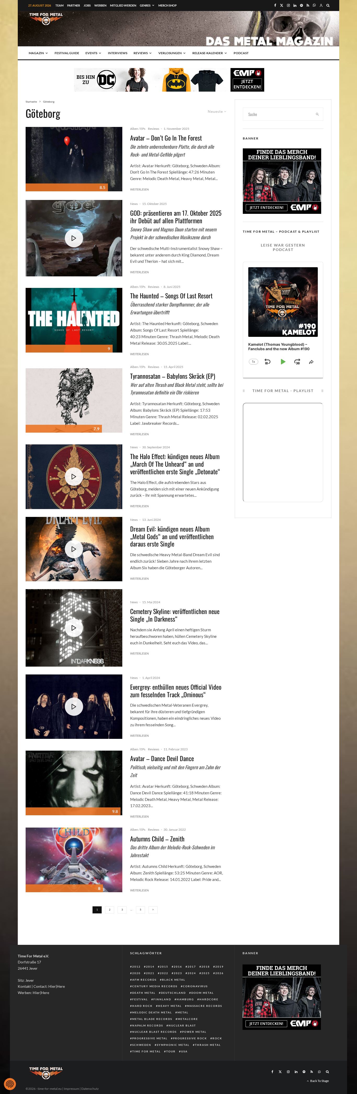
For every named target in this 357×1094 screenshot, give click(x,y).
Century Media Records (154, 986)
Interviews (117, 53)
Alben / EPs (137, 129)
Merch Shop (167, 5)
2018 (205, 966)
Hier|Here (56, 986)
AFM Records (144, 979)
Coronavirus (195, 986)
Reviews (141, 53)
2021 (150, 973)
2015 (164, 966)
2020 (136, 973)
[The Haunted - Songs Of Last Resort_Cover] (74, 320)
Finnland (162, 999)
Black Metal (173, 979)
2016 (178, 966)
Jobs (87, 5)
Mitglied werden (123, 5)
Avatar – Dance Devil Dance (162, 758)
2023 (178, 973)
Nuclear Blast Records (154, 1031)
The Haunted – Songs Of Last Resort (171, 295)
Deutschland (173, 992)
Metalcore (188, 1018)
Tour (171, 1051)
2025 (205, 973)
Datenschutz (90, 1089)
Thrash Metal (208, 1044)
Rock (217, 1038)
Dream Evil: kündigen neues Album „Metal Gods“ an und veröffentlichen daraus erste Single (172, 536)
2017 (192, 966)
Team (59, 5)
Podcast (241, 53)
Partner (73, 5)
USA (184, 1051)
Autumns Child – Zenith (157, 838)
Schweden (141, 1044)
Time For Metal (146, 1051)
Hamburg (185, 999)
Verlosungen (170, 53)
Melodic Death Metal (152, 1012)
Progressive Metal (150, 1038)
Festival (140, 999)
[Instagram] (288, 5)
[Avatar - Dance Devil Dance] (74, 783)
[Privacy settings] (10, 1084)
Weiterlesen (139, 189)
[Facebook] (275, 5)
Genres (145, 5)
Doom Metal (202, 992)
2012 (136, 966)
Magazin (36, 53)
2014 (150, 966)
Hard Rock (142, 1005)
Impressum (71, 1089)
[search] (317, 114)
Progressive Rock (190, 1038)
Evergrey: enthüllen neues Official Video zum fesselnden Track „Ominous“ (175, 690)
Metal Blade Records (152, 1018)
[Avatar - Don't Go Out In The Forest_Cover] (74, 159)
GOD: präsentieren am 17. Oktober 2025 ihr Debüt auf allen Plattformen (175, 216)
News (134, 204)
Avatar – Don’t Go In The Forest (166, 138)
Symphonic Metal (173, 1044)
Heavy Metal (170, 1005)
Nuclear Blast (182, 1025)
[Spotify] (301, 5)
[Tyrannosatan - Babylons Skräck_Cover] (74, 400)
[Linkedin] (295, 5)
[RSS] (308, 5)
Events (91, 53)
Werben (100, 5)
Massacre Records (204, 1005)
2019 (219, 966)
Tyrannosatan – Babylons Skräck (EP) (172, 376)
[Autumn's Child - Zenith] (74, 860)
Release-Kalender (207, 53)
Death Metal (144, 992)
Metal (182, 1012)
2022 (164, 973)
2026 (219, 973)
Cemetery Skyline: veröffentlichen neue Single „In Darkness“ (175, 615)
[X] (281, 5)
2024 (192, 973)
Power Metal (194, 1031)
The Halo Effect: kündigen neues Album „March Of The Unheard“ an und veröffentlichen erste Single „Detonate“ (175, 464)
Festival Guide (67, 53)
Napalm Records (147, 1025)
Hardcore (208, 999)
